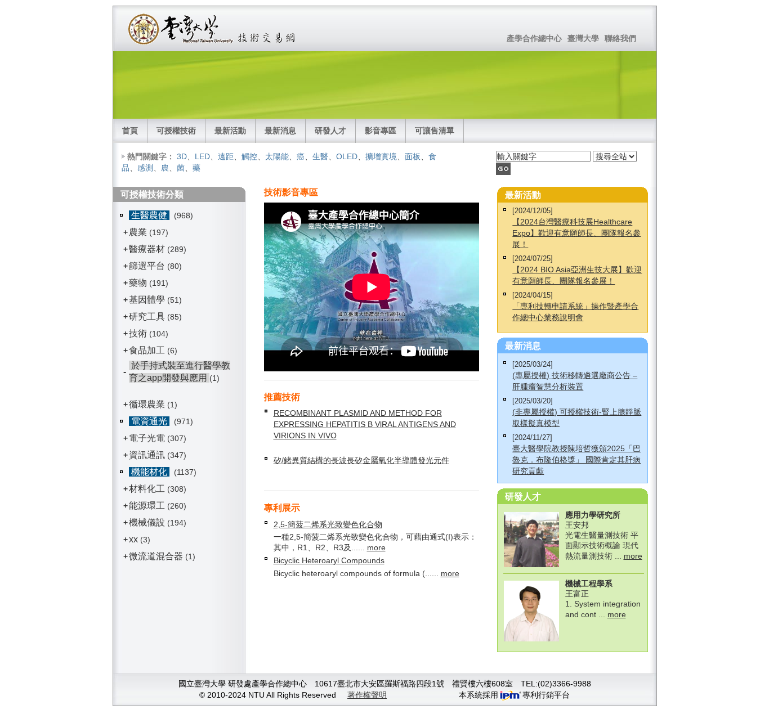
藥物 (138, 283)
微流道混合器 (156, 556)
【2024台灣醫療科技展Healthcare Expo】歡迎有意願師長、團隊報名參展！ (576, 233)
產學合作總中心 (534, 38)
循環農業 (147, 404)
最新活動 (230, 130)
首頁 (130, 130)
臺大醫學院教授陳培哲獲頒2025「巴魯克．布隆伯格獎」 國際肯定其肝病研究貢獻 (576, 459)
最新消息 (280, 130)
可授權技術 (176, 130)
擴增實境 (381, 156)
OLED (346, 156)
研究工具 (147, 316)
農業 (138, 232)
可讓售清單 (434, 130)
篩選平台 (147, 266)
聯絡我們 (620, 38)
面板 (413, 156)
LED (202, 156)
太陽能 (277, 156)
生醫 (320, 156)
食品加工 (147, 350)
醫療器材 (148, 249)
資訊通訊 (147, 455)
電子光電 (147, 438)
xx (133, 539)
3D (182, 156)
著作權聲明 (367, 694)
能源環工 (147, 505)
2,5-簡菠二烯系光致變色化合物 (328, 524)
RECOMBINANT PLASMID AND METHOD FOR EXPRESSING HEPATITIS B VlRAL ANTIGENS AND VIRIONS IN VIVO (365, 424)
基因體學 (147, 299)
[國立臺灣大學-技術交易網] (212, 28)
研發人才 (330, 130)
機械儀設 (147, 522)
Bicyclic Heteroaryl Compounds (329, 560)
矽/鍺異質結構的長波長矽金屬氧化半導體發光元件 (361, 460)
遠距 (226, 156)
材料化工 (147, 488)
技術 (138, 333)
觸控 (249, 156)
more (376, 547)
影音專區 (380, 130)
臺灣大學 (583, 38)
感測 (145, 167)
